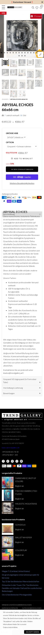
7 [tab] (19, 52)
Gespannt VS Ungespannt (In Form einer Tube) (19, 380)
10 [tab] (27, 52)
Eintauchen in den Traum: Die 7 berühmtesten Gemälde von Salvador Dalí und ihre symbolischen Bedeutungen (22, 588)
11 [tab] (30, 52)
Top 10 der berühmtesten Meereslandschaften (20, 581)
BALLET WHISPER (23, 537)
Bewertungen (9, 393)
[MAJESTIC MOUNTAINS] (7, 508)
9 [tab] (25, 52)
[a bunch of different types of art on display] (22, 93)
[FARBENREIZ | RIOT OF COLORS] (7, 482)
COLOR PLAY (21, 550)
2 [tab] (4, 52)
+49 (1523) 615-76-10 (10, 452)
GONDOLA (20, 525)
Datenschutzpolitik (10, 608)
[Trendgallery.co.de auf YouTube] (21, 461)
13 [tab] (36, 52)
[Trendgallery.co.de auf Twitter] (7, 461)
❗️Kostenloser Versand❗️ (22, 2)
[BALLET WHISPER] (7, 542)
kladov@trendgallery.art (10, 448)
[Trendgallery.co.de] (14, 7)
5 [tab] (13, 52)
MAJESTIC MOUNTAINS (26, 504)
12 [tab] (33, 52)
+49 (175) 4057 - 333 (10, 455)
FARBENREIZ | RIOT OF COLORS (25, 479)
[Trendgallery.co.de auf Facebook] (3, 461)
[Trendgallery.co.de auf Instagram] (16, 461)
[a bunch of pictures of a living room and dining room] (13, 93)
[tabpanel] (22, 36)
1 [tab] (1, 52)
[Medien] (40, 54)
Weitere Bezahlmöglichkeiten (22, 183)
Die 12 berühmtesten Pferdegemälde (17, 595)
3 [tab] (7, 52)
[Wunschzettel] (37, 7)
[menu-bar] (4, 7)
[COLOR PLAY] (7, 554)
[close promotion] (42, 2)
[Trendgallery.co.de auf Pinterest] (12, 461)
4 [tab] (10, 52)
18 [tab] (25, 55)
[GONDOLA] (7, 529)
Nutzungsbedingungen (31, 608)
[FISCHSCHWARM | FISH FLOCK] (7, 495)
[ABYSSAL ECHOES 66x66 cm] (22, 36)
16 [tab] (19, 55)
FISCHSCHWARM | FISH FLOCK (26, 492)
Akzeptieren (32, 632)
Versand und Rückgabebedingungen (17, 605)
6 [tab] (16, 52)
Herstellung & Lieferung (13, 388)
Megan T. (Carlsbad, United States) (16, 571)
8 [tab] (22, 52)
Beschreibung (9, 214)
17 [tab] (22, 55)
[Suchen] (33, 7)
